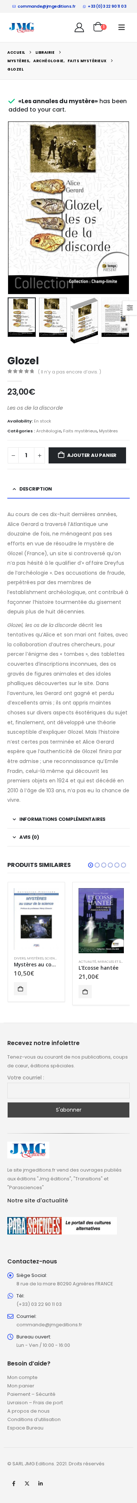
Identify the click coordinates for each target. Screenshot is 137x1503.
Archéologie (48, 431)
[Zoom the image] (28, 1145)
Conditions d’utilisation (34, 1419)
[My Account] (79, 27)
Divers (20, 958)
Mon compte (22, 1377)
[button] (122, 27)
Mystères (108, 431)
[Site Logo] (22, 27)
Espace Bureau (25, 1427)
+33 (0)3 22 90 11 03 (107, 6)
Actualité (87, 961)
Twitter (27, 1483)
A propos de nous (28, 1411)
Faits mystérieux (80, 431)
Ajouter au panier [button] (20, 988)
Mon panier (20, 1385)
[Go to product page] (36, 919)
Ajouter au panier (92, 455)
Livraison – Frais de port (35, 1402)
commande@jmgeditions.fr (47, 6)
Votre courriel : (25, 1077)
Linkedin (40, 1483)
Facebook (13, 1483)
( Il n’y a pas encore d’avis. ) (69, 372)
